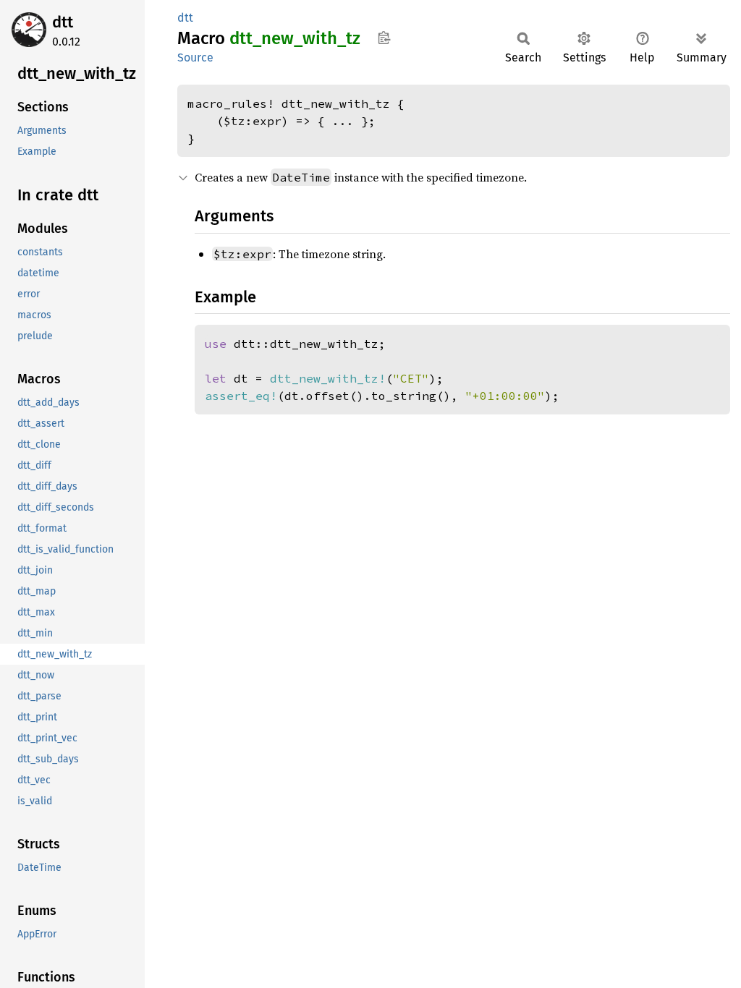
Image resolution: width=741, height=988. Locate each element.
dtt (62, 22)
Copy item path (384, 37)
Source (195, 57)
